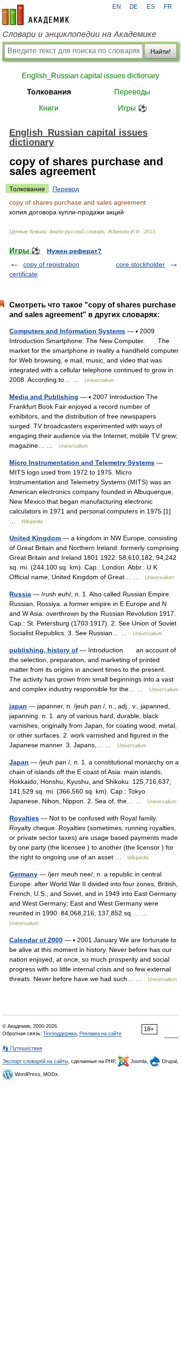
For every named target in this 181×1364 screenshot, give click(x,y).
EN (116, 7)
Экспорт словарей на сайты (35, 1061)
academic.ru (35, 15)
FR (168, 7)
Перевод (65, 189)
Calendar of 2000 (36, 940)
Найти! (160, 51)
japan (18, 706)
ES (151, 7)
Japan (19, 762)
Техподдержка (60, 1033)
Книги (48, 108)
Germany (23, 874)
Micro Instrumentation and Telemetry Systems (82, 462)
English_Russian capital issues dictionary (90, 76)
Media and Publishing (43, 396)
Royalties (24, 818)
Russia (20, 594)
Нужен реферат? (74, 251)
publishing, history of (43, 650)
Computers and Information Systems (67, 331)
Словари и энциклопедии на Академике (79, 34)
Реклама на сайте (100, 1033)
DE (133, 7)
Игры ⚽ (132, 108)
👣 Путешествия (22, 1048)
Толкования (49, 92)
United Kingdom (35, 538)
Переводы (132, 92)
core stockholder (140, 264)
